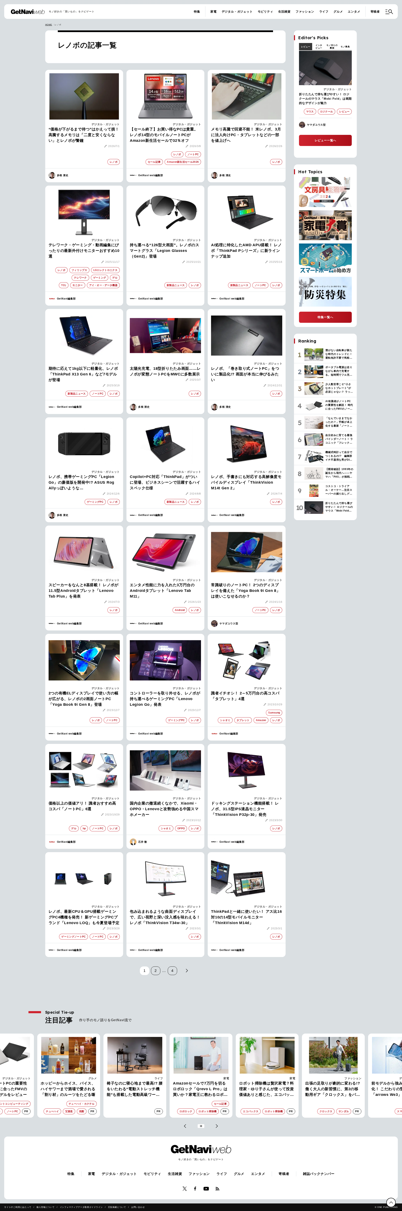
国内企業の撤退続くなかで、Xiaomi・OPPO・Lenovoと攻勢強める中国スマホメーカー (164, 809)
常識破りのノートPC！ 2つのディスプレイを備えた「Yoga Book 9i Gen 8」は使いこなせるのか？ (245, 590)
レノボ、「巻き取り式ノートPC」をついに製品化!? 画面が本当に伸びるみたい (245, 374)
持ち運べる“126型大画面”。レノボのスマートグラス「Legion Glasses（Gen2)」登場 (164, 250)
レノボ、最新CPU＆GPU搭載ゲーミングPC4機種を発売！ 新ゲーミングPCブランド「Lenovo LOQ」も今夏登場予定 (84, 917)
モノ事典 (345, 46)
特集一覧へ (325, 317)
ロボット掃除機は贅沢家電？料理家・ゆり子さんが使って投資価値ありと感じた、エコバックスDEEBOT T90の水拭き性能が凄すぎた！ (201, 1089)
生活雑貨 (284, 11)
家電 (213, 11)
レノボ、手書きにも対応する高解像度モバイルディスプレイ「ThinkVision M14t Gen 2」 (246, 482)
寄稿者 (375, 11)
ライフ (324, 11)
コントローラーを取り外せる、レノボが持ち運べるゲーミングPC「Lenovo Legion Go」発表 (165, 699)
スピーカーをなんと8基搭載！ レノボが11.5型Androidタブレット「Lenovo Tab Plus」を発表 (84, 590)
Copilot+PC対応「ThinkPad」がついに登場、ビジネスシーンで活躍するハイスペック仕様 (165, 482)
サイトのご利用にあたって (17, 1207)
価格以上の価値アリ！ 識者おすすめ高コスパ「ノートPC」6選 (82, 806)
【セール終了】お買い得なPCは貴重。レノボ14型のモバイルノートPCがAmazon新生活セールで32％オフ (164, 135)
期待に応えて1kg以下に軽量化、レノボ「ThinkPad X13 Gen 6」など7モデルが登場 (83, 374)
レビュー (305, 46)
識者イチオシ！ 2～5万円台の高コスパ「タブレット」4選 (245, 696)
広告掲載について (117, 1207)
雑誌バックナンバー (319, 1174)
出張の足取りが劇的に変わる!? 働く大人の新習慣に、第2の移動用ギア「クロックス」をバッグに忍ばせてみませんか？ (266, 1089)
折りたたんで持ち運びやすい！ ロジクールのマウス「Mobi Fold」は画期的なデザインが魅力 (325, 98)
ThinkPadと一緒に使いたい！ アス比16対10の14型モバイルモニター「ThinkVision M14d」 (246, 917)
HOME (48, 24)
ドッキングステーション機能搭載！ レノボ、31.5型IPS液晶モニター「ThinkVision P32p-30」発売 (245, 809)
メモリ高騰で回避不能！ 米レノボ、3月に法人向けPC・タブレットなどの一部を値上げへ (246, 135)
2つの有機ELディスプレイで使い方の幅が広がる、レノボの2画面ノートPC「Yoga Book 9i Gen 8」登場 (84, 699)
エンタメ (354, 11)
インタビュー (319, 46)
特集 (197, 11)
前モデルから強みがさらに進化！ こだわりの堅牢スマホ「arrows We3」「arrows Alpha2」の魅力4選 (330, 1089)
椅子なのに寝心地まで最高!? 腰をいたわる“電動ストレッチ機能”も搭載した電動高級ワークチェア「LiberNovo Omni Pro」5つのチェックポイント (69, 1089)
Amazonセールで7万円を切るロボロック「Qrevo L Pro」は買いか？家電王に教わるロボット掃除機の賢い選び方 (134, 1089)
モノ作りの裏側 (332, 46)
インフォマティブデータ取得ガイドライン (81, 1207)
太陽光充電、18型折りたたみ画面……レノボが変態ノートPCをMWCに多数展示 (165, 371)
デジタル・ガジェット (237, 11)
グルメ (338, 11)
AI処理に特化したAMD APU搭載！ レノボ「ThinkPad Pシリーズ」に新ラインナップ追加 (246, 250)
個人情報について (45, 1207)
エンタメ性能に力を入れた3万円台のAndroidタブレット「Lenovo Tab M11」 (162, 590)
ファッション (305, 11)
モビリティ (265, 11)
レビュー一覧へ (325, 140)
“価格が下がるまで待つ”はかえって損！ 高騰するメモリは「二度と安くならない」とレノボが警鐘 (84, 135)
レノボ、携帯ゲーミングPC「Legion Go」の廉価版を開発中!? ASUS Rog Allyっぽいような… (81, 482)
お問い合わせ (138, 1207)
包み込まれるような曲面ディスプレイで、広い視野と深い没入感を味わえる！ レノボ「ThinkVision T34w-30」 (165, 917)
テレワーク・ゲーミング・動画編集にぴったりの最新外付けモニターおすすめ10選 (84, 250)
